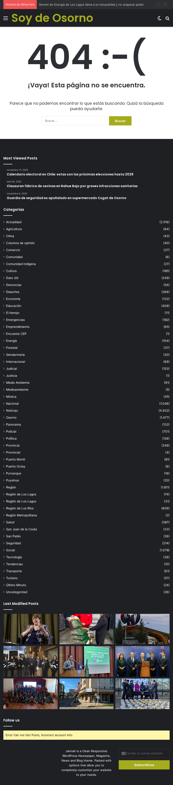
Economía (13, 299)
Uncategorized (16, 592)
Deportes (12, 292)
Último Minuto (16, 585)
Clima (10, 236)
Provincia (13, 445)
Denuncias (13, 285)
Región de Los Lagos (21, 494)
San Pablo (13, 536)
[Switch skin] (159, 20)
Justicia (11, 375)
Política (11, 438)
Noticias (12, 410)
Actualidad (13, 222)
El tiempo (12, 313)
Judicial (11, 368)
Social (10, 550)
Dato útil (12, 278)
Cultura (11, 271)
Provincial (13, 452)
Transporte (14, 571)
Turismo (12, 578)
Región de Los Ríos (20, 508)
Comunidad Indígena (21, 264)
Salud (10, 522)
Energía (11, 341)
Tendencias (14, 564)
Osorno (11, 417)
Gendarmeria (15, 354)
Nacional (12, 403)
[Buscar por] (167, 20)
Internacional (15, 361)
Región (11, 487)
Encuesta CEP (16, 334)
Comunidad (14, 257)
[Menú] (5, 20)
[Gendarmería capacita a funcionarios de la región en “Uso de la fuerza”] (86, 661)
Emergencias (15, 320)
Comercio (13, 250)
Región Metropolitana (21, 515)
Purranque (13, 473)
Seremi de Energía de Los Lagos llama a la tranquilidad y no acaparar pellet (91, 4)
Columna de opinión (20, 243)
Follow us (11, 720)
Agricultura (14, 229)
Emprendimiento (18, 327)
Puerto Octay (15, 466)
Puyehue (12, 480)
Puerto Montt (15, 459)
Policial (11, 431)
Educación (13, 306)
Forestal (12, 347)
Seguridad (13, 543)
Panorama (13, 424)
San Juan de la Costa (21, 529)
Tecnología (14, 557)
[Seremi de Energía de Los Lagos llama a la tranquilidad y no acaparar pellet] (86, 629)
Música (11, 396)
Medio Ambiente (18, 382)
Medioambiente (17, 389)
